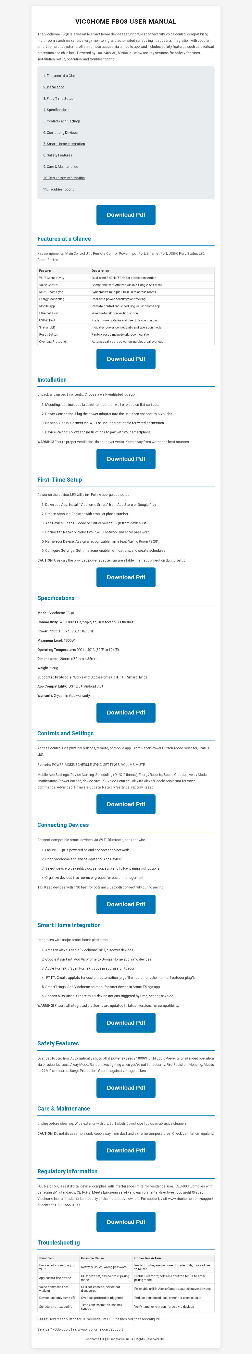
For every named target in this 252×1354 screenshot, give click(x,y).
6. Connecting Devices (60, 133)
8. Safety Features (57, 155)
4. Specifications (56, 110)
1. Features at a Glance (61, 76)
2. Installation (53, 87)
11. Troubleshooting (58, 189)
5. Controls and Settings (62, 121)
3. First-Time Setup (58, 99)
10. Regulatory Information (64, 178)
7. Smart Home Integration (64, 144)
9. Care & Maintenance (60, 167)
